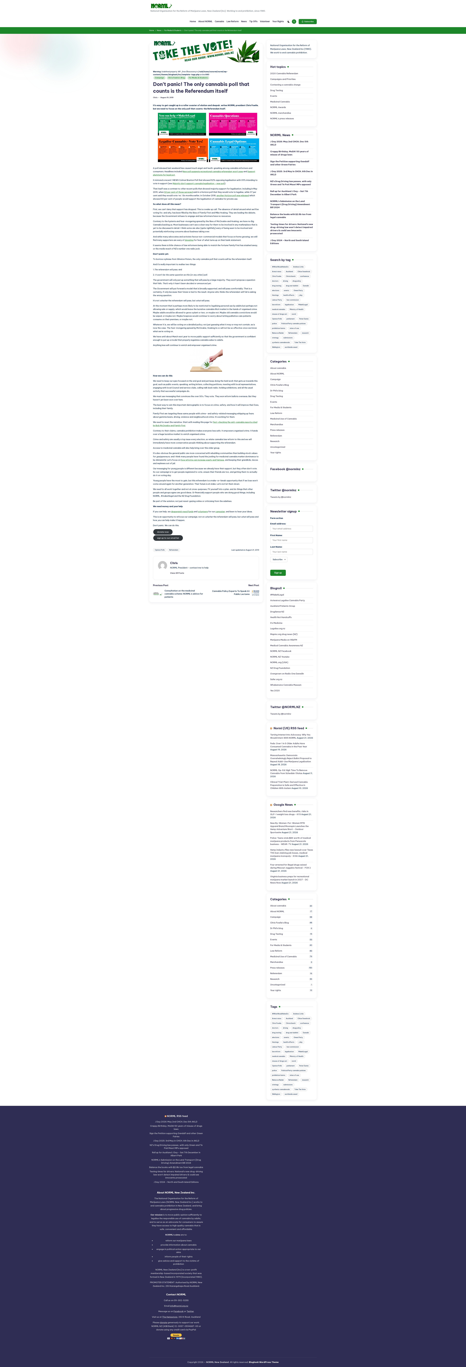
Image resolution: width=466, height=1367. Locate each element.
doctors (275, 281)
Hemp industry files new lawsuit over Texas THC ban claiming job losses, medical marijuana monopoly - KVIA (291, 853)
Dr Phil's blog (276, 390)
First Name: (276, 535)
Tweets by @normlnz (280, 497)
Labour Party (277, 300)
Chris (174, 563)
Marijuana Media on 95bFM (283, 639)
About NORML (277, 373)
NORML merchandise (280, 113)
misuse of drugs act (279, 314)
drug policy (297, 281)
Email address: (278, 523)
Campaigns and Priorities (283, 79)
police (274, 323)
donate (163, 1322)
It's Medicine (276, 623)
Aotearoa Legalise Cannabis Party (287, 600)
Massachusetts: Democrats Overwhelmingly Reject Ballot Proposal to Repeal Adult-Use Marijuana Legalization (291, 758)
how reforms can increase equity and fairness (202, 460)
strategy (275, 338)
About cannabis (278, 368)
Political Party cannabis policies (293, 323)
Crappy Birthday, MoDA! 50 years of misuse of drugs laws (289, 153)
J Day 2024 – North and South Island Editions (289, 242)
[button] (308, 21)
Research (274, 441)
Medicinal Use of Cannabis (283, 418)
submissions (288, 338)
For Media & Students (198, 78)
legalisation (289, 305)
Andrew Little (298, 267)
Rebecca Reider (278, 333)
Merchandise (276, 424)
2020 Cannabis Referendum (284, 73)
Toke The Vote (300, 342)
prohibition (178, 1264)
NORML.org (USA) (279, 662)
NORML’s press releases (282, 118)
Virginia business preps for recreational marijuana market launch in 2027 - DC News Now (289, 879)
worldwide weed (291, 347)
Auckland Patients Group (282, 606)
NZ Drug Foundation (280, 668)
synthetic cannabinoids (281, 342)
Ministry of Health (296, 309)
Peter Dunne (303, 319)
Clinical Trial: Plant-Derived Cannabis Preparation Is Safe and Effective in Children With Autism (289, 785)
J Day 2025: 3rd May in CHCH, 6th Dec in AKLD (291, 173)
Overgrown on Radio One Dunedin (287, 673)
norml (294, 314)
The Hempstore (169, 1317)
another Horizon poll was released (232, 195)
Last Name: (276, 547)
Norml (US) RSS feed (289, 728)
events (286, 290)
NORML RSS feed (177, 1116)
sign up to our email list (168, 538)
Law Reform (276, 413)
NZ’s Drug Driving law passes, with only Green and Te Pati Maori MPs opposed (290, 183)
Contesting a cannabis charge (285, 84)
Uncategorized (277, 447)
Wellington (276, 347)
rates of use (294, 328)
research (305, 333)
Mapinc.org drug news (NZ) (284, 634)
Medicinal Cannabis (280, 101)
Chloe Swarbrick (304, 271)
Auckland (289, 271)
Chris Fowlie (276, 276)
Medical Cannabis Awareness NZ (286, 645)
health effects (288, 295)
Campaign (159, 78)
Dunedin (306, 286)
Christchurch (290, 276)
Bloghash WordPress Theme (264, 1362)
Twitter (190, 1311)
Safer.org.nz (276, 679)
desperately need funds (182, 511)
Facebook (178, 1311)
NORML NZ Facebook (280, 651)
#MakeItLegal (277, 594)
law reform (276, 305)
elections (275, 290)
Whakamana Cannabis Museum (285, 685)
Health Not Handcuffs (281, 617)
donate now (163, 532)
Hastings (275, 295)
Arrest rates (276, 271)
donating (189, 240)
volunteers (203, 511)
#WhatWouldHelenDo (280, 267)
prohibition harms (278, 328)
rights (190, 1256)
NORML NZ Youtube (279, 656)
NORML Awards (278, 107)
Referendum (173, 550)
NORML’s (290, 204)
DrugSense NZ (277, 611)
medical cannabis (278, 309)
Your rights (275, 452)
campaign (220, 511)
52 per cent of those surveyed (178, 192)
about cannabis (189, 1244)
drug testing (276, 286)
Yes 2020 (275, 690)
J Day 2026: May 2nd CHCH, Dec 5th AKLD (289, 143)
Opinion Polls (160, 550)
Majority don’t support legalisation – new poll (199, 183)
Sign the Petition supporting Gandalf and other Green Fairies (289, 163)
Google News (283, 804)
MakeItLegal (303, 305)
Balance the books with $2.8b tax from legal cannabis (290, 216)
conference (304, 276)
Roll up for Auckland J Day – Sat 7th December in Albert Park (289, 193)
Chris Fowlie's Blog (176, 78)
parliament (291, 319)
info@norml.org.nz (179, 1306)
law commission (293, 300)
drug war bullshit (292, 286)
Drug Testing (276, 90)
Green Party (298, 290)
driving (285, 281)
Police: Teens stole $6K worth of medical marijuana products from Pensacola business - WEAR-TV (290, 841)
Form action (276, 518)
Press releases (277, 430)
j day (301, 295)
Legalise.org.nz (277, 628)
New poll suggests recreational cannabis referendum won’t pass (213, 171)
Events (273, 96)
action (178, 1249)
